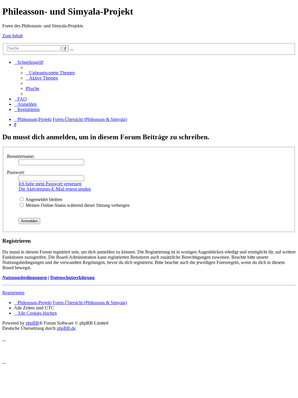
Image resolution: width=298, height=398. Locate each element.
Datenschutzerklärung (72, 277)
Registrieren (13, 292)
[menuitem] (50, 72)
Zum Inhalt (12, 35)
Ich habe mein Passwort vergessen (50, 183)
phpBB (32, 322)
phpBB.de (66, 328)
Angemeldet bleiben (43, 199)
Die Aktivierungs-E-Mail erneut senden (55, 188)
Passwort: (16, 172)
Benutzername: (21, 156)
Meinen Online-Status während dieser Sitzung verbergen (77, 205)
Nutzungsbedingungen (24, 277)
